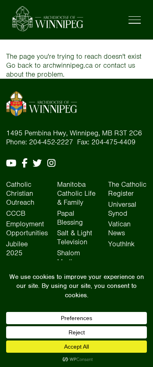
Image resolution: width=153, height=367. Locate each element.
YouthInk (121, 243)
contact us (119, 65)
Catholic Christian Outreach (20, 193)
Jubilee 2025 (17, 248)
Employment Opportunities (27, 228)
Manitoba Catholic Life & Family (76, 193)
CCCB (15, 213)
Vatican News (119, 228)
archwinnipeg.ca (68, 65)
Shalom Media (68, 257)
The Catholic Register (127, 189)
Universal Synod (122, 209)
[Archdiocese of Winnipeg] (47, 18)
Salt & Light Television (74, 237)
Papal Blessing (70, 218)
